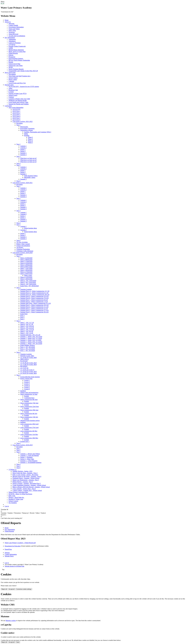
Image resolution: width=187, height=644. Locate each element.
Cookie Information (11, 554)
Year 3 (18, 156)
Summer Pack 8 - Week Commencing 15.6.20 (34, 298)
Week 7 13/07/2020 (26, 268)
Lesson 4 (27, 385)
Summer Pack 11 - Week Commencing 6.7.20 (34, 293)
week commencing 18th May (29, 438)
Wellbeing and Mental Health (18, 100)
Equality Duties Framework (17, 46)
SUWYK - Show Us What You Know (20, 494)
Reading (26, 135)
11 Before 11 (12, 469)
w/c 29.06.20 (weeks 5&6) (28, 357)
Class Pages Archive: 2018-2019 (22, 445)
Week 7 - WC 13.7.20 (27, 322)
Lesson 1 (27, 380)
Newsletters (12, 74)
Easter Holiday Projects (27, 345)
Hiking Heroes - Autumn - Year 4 (22, 482)
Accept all (11, 589)
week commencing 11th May (29, 434)
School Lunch (13, 95)
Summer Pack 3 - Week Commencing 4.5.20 (34, 308)
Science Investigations (23, 245)
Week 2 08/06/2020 (26, 259)
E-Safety (11, 92)
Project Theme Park (26, 378)
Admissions (12, 39)
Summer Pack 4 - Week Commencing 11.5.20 (34, 307)
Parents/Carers (9, 85)
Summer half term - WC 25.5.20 (30, 335)
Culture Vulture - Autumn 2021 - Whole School (27, 490)
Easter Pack (23, 314)
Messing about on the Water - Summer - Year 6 (26, 476)
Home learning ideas (30, 228)
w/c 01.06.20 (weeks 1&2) (28, 363)
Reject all (4, 589)
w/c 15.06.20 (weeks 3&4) (28, 364)
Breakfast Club (13, 90)
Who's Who (12, 30)
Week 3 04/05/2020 (26, 273)
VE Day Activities (22, 242)
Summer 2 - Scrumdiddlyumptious (30, 462)
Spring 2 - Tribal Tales (27, 459)
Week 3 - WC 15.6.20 (27, 329)
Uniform (11, 97)
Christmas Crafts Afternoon (24, 251)
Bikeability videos (29, 177)
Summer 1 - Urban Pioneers (28, 461)
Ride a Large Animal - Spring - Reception (25, 475)
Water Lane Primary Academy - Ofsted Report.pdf (20, 543)
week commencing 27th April (29, 427)
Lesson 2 (27, 382)
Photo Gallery (13, 79)
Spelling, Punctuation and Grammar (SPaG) (37, 132)
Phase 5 (30, 142)
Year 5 (18, 165)
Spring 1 (23, 149)
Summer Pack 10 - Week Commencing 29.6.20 (34, 294)
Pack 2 (22, 317)
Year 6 (18, 181)
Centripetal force (29, 398)
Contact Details (13, 25)
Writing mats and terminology (29, 392)
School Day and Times (16, 65)
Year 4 (18, 163)
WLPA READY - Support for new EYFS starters (24, 86)
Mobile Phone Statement (16, 50)
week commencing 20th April (29, 424)
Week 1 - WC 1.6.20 (26, 333)
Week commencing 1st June (28, 394)
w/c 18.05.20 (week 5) (27, 370)
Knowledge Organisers (27, 128)
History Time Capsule (23, 244)
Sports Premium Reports (16, 69)
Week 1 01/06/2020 (26, 258)
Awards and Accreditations (17, 36)
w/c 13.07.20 (24, 368)
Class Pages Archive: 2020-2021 (22, 183)
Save (17, 642)
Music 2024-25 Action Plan (17, 51)
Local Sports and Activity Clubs (18, 102)
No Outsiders (13, 503)
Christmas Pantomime (23, 249)
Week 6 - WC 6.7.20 (26, 324)
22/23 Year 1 (16, 111)
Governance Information (16, 27)
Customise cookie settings (23, 589)
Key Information (10, 37)
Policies (11, 55)
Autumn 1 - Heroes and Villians (30, 454)
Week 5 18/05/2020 (26, 279)
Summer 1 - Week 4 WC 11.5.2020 (31, 338)
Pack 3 (22, 315)
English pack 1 (24, 441)
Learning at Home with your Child (19, 99)
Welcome (11, 23)
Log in (7, 506)
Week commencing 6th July (28, 413)
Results (11, 62)
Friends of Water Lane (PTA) (18, 93)
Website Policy (9, 556)
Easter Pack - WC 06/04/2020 (29, 286)
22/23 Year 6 (16, 120)
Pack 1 (22, 319)
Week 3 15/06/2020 (26, 261)
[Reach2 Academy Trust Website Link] (3, 3)
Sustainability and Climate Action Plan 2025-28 (23, 71)
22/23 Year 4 (16, 116)
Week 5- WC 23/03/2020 (28, 282)
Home (6, 20)
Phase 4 (30, 141)
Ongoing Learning (26, 289)
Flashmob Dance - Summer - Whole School (25, 478)
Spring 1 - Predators (26, 457)
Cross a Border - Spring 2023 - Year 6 (24, 489)
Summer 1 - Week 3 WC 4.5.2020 (30, 340)
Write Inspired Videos (30, 176)
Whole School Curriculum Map (18, 492)
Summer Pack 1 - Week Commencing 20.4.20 (34, 312)
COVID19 (12, 44)
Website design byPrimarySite (14, 566)
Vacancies (12, 32)
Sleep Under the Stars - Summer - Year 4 (24, 473)
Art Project (19, 247)
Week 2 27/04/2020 (26, 272)
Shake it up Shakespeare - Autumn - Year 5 (25, 480)
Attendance (12, 41)
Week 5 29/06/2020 (26, 265)
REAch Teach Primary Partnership (19, 60)
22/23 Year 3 (16, 114)
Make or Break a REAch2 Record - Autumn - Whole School (31, 487)
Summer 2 (23, 155)
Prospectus (12, 57)
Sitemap (7, 552)
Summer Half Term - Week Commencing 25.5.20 (35, 303)
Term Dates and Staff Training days (19, 76)
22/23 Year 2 (16, 113)
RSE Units (12, 496)
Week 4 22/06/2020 (26, 263)
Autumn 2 (23, 148)
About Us (8, 22)
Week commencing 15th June (29, 403)
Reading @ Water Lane (16, 499)
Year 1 (18, 125)
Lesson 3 (27, 384)
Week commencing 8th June (29, 399)
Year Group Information (16, 107)
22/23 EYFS (16, 109)
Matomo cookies (11, 620)
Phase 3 (30, 139)
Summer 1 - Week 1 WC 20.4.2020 (31, 343)
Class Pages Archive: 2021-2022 (22, 121)
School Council (13, 501)
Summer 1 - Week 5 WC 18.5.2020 (31, 336)
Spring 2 (23, 151)
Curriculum (8, 106)
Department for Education (13, 546)
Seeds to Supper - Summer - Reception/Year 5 (26, 483)
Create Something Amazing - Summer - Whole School (29, 485)
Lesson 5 (27, 387)
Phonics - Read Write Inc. (16, 497)
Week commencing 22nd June (29, 406)
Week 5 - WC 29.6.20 (27, 326)
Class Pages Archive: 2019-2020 (22, 252)
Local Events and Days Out (17, 83)
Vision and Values (14, 29)
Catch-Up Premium (15, 43)
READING (23, 366)
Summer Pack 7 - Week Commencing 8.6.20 (34, 300)
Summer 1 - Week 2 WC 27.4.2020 (31, 342)
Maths (26, 134)
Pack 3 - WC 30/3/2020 (27, 347)
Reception (19, 123)
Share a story (28, 275)
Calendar (11, 81)
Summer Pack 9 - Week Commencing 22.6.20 (34, 296)
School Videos (13, 78)
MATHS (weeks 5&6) (27, 356)
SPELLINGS (24, 359)
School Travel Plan (14, 64)
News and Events (10, 72)
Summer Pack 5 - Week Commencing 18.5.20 (34, 305)
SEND (11, 67)
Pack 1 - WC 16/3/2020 (27, 350)
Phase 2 (30, 137)
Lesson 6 (27, 389)
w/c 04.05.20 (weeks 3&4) (28, 373)
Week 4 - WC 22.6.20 (27, 328)
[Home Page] (2, 3)
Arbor (10, 88)
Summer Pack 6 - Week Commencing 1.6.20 (34, 301)
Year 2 (18, 144)
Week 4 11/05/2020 (26, 277)
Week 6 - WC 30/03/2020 (28, 284)
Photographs (24, 127)
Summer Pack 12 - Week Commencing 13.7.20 (34, 291)
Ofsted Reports (13, 53)
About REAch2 (13, 34)
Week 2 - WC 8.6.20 (26, 331)
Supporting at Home (26, 130)
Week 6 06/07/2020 (26, 266)
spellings (23, 422)
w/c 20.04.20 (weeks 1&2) (28, 371)
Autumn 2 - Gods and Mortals (29, 455)
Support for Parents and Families (19, 104)
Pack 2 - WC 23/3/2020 (27, 349)
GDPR (11, 48)
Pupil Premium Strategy (16, 58)
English (26, 396)
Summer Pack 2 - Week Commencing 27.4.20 (34, 310)
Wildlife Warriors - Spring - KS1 (22, 471)
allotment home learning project (30, 420)
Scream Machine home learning (30, 377)
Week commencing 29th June (29, 410)
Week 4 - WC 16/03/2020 (28, 280)
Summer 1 (23, 153)
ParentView (8, 549)
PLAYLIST (24, 361)
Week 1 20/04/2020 (26, 270)
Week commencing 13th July (29, 417)
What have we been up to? (28, 158)
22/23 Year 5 (16, 118)
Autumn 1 (23, 146)
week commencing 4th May (28, 431)
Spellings (23, 391)
